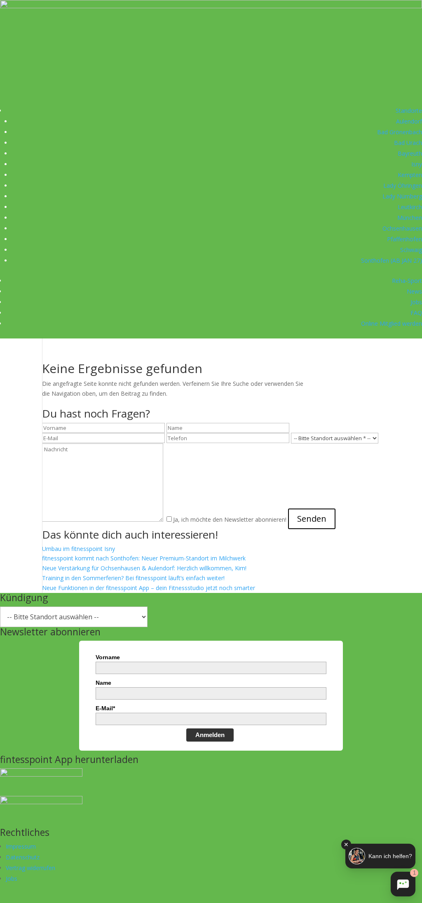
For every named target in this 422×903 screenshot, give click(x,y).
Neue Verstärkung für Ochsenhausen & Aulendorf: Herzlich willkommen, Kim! (144, 568)
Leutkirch (410, 207)
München (409, 218)
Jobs (416, 302)
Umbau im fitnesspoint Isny (78, 549)
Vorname (108, 657)
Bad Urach (408, 143)
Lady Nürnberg (402, 196)
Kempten (410, 175)
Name (103, 682)
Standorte (409, 110)
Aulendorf (409, 121)
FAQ (416, 313)
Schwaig (411, 250)
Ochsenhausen (402, 228)
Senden (311, 518)
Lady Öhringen (402, 185)
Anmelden (210, 734)
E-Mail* (105, 708)
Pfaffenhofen (404, 239)
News (414, 291)
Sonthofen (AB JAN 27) (391, 260)
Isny (416, 164)
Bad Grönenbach (399, 132)
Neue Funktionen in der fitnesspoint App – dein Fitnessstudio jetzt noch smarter (148, 588)
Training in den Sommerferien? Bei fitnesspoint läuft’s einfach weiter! (133, 578)
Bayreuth (410, 153)
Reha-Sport (407, 281)
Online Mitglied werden (391, 323)
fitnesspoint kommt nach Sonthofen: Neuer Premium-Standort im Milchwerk (144, 558)
